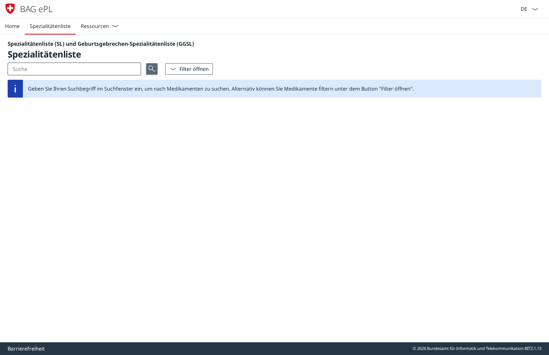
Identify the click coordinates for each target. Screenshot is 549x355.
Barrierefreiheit (26, 348)
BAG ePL (36, 9)
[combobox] (523, 8)
